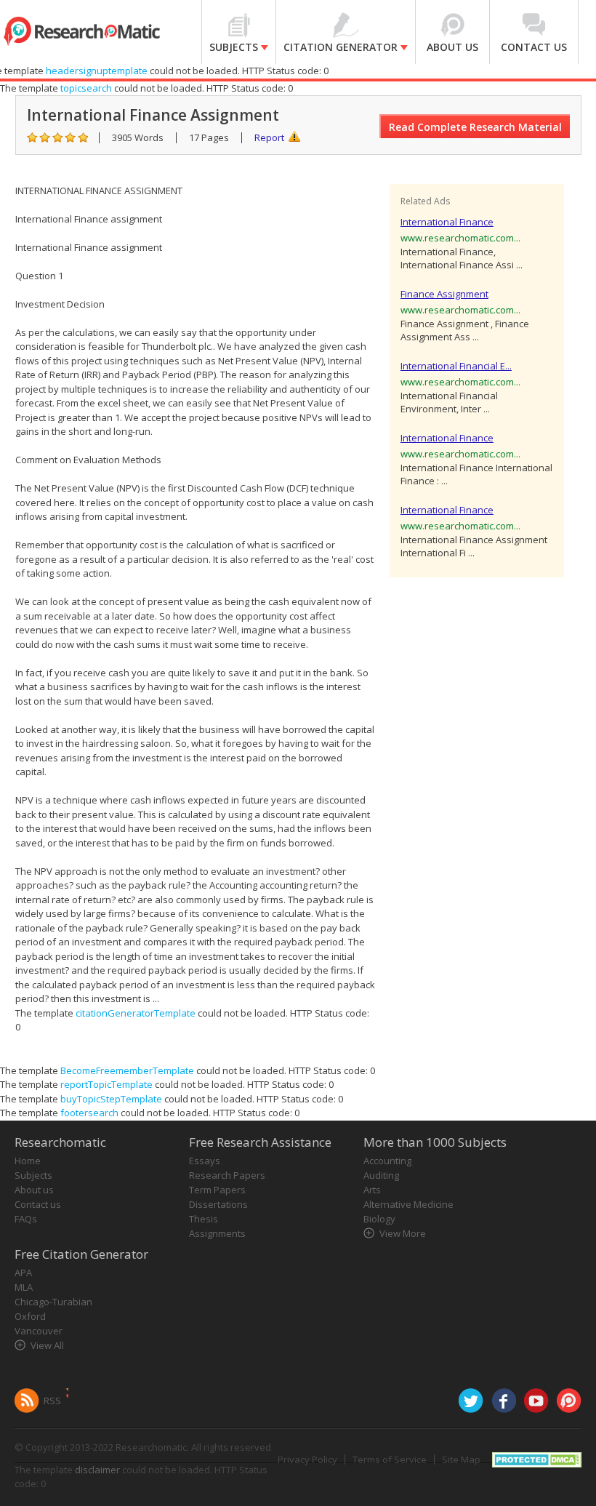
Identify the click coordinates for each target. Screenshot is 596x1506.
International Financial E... (456, 365)
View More (402, 1233)
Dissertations (218, 1204)
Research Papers (227, 1175)
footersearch (89, 1112)
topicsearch (86, 88)
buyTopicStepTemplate (111, 1098)
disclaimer (97, 1469)
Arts (372, 1189)
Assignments (217, 1233)
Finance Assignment (444, 293)
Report (269, 137)
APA (23, 1272)
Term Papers (217, 1189)
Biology (379, 1218)
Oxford (30, 1316)
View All (47, 1345)
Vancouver (39, 1330)
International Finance (447, 221)
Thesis (203, 1218)
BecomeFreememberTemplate (127, 1070)
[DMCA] (536, 1458)
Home (28, 1160)
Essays (204, 1160)
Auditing (381, 1175)
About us (34, 1189)
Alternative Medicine (408, 1204)
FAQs (26, 1218)
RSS (52, 1400)
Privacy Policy (307, 1459)
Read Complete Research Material (475, 127)
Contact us (38, 1204)
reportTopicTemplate (106, 1084)
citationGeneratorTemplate (136, 1013)
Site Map (461, 1459)
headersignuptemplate (97, 70)
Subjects (33, 1175)
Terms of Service (390, 1459)
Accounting (387, 1160)
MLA (24, 1287)
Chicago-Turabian (53, 1301)
